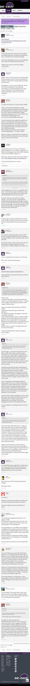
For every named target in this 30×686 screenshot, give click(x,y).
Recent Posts (10, 13)
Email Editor (2, 663)
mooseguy (8, 144)
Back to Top (2, 671)
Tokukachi (8, 214)
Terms (2, 665)
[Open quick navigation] (28, 16)
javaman (7, 230)
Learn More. (5, 23)
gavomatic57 (8, 548)
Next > (11, 31)
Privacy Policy (27, 684)
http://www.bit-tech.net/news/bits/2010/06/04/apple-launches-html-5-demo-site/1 (13, 40)
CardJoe (7, 34)
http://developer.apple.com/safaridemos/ (15, 158)
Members (20, 10)
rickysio (7, 252)
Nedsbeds (8, 513)
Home (3, 10)
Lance (7, 48)
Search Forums (4, 13)
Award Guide (2, 661)
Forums (8, 10)
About (2, 659)
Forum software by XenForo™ (5, 684)
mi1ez (7, 492)
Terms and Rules (20, 684)
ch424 (3, 165)
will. (6, 587)
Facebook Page (3, 669)
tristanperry (8, 72)
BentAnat (8, 99)
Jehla (7, 476)
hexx (7, 339)
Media (14, 10)
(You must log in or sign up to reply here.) (21, 643)
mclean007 (8, 170)
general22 (8, 460)
